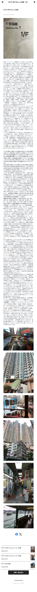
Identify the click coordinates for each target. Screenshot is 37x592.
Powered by (16, 583)
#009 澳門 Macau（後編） (11, 9)
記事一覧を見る (18, 572)
